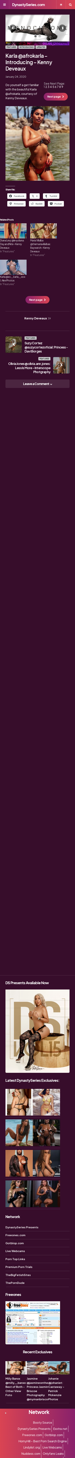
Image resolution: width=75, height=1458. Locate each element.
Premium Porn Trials (18, 1267)
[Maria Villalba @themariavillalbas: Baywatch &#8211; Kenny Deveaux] (43, 230)
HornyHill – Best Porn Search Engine (42, 1441)
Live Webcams (15, 1251)
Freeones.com (15, 1235)
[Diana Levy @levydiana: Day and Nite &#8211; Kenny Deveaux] (13, 230)
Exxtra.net (60, 1429)
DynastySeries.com (28, 4)
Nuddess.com (30, 1453)
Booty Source (42, 1422)
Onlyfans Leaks (53, 1453)
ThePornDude (15, 1282)
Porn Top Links (15, 1259)
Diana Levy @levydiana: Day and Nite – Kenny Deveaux (12, 244)
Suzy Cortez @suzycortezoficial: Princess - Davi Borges (46, 347)
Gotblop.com (14, 1243)
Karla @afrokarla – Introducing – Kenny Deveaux (28, 62)
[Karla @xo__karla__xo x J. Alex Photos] (13, 267)
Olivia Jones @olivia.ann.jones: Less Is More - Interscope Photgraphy (29, 367)
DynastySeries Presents (21, 1227)
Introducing (26, 47)
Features (11, 47)
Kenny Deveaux (37, 318)
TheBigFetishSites (18, 1275)
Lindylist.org (31, 1447)
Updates (41, 47)
